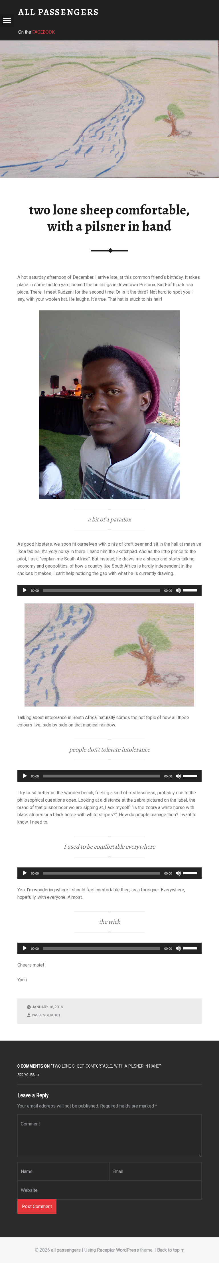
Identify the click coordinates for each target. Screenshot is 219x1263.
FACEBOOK (43, 32)
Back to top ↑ (170, 1250)
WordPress (127, 1250)
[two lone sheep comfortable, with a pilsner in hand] (109, 44)
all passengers (66, 1250)
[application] (109, 590)
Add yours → (28, 1074)
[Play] (25, 590)
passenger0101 (46, 1015)
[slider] (191, 590)
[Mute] (178, 590)
